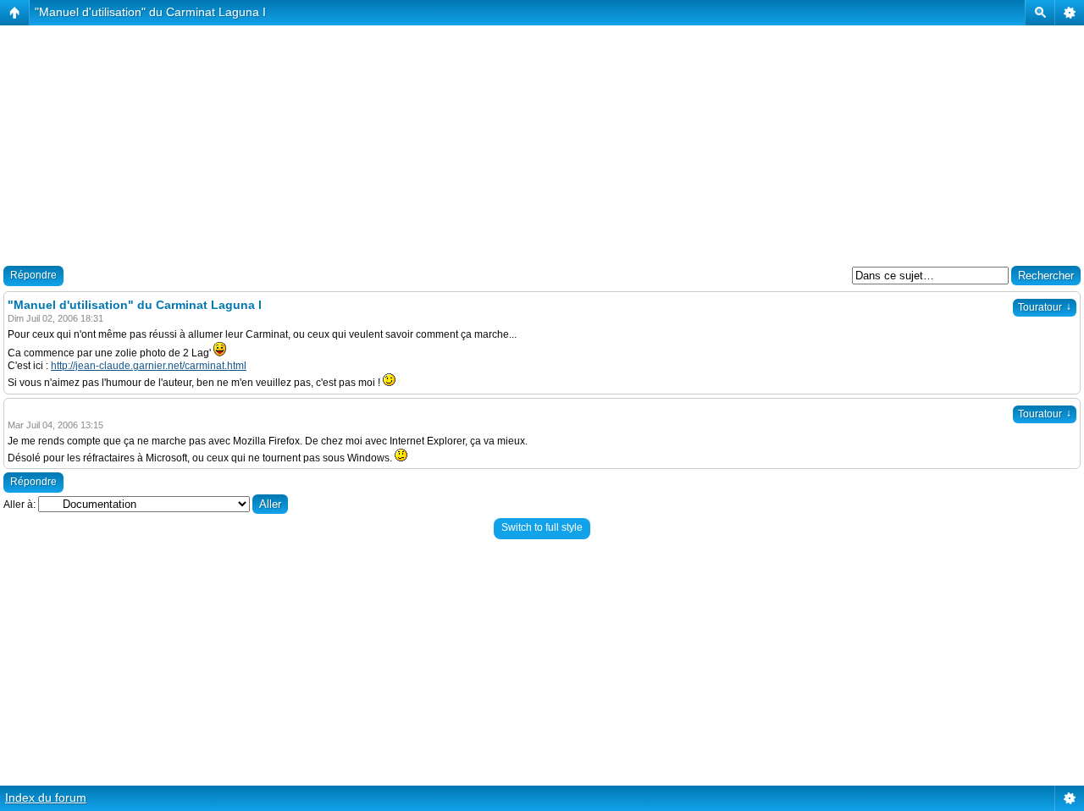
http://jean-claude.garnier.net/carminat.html (148, 366)
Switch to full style (542, 527)
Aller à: (19, 504)
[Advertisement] (508, 143)
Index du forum (45, 797)
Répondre (33, 275)
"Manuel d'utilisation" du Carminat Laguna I (150, 12)
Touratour (1044, 307)
